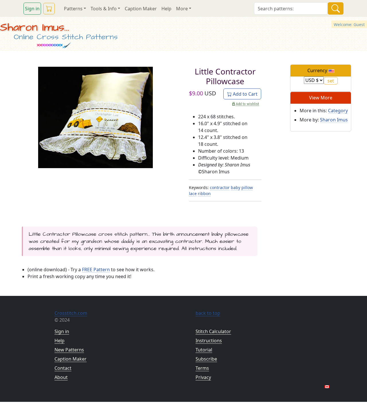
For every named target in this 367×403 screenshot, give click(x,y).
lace (193, 193)
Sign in (32, 8)
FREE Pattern (96, 269)
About (61, 377)
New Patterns (69, 350)
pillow (247, 187)
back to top (208, 313)
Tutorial (204, 350)
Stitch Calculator (213, 331)
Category (338, 110)
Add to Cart (244, 94)
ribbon (204, 193)
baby (235, 187)
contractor (220, 187)
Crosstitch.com (70, 313)
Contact (62, 368)
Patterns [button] (73, 8)
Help (166, 8)
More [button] (182, 8)
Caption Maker (141, 8)
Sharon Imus (334, 120)
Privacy (203, 377)
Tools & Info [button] (104, 8)
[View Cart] (49, 8)
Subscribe (206, 359)
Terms (202, 368)
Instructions (209, 340)
